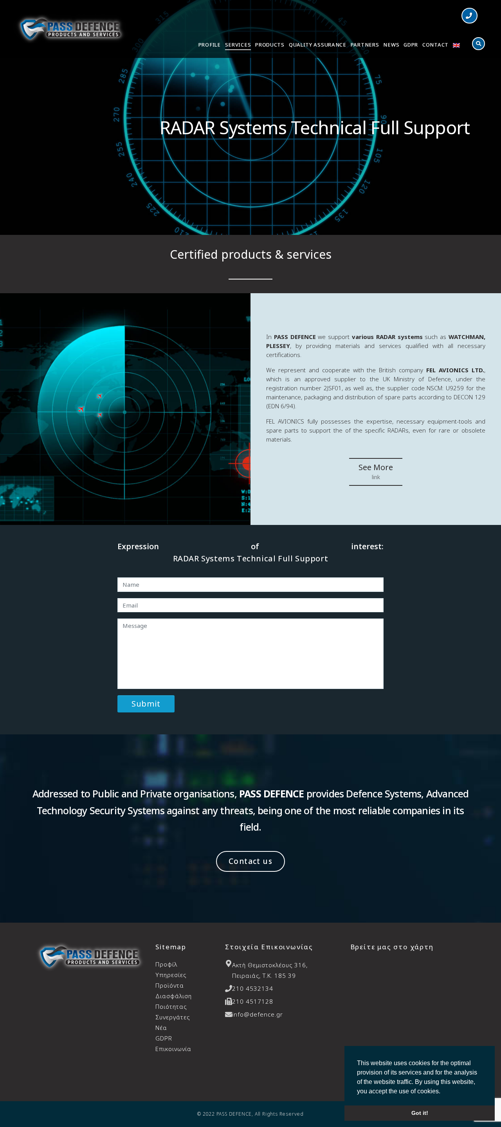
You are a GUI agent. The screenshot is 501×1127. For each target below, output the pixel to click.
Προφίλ (166, 964)
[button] (469, 15)
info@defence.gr (257, 1014)
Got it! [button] (419, 1113)
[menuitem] (456, 45)
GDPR (411, 44)
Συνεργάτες (172, 1017)
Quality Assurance (317, 44)
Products (270, 44)
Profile (209, 44)
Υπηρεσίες (170, 975)
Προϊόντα (169, 985)
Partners (365, 44)
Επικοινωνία (173, 1049)
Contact (435, 44)
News (391, 44)
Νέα (161, 1027)
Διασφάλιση (173, 1001)
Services (238, 44)
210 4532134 (252, 988)
